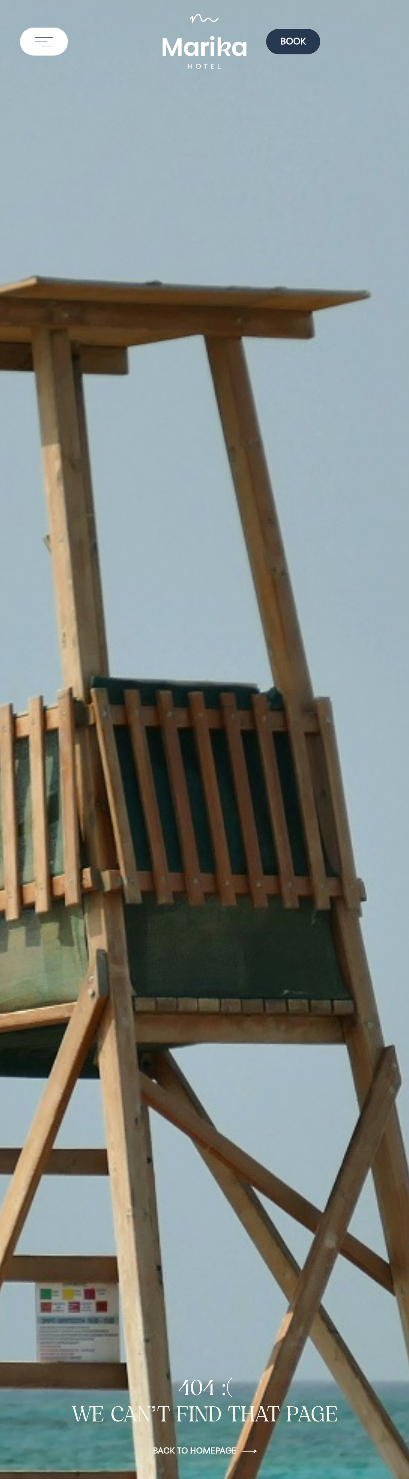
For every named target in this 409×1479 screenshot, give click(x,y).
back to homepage (194, 1451)
